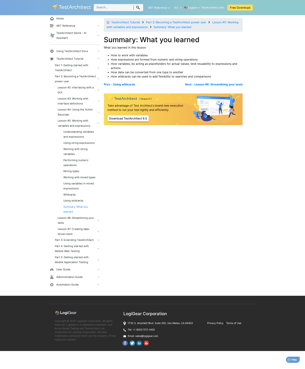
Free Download (240, 7)
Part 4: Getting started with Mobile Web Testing (72, 249)
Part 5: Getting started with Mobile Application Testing (72, 260)
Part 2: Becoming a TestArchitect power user (176, 22)
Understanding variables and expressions (78, 134)
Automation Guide (67, 284)
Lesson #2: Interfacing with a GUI (76, 90)
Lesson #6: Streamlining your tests (76, 220)
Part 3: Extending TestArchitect (74, 240)
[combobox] (118, 7)
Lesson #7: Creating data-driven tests (74, 231)
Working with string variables (75, 152)
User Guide (63, 269)
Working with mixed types (79, 177)
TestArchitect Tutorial (125, 22)
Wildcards (69, 194)
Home (60, 18)
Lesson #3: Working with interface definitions (73, 101)
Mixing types (71, 171)
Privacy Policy (215, 323)
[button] (159, 7)
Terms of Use (233, 323)
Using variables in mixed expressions (78, 186)
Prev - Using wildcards (119, 84)
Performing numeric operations (75, 163)
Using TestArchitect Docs (72, 51)
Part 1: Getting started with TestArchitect (71, 68)
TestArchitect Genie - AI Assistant (71, 35)
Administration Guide (69, 277)
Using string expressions (79, 143)
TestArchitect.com (212, 7)
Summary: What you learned (172, 27)
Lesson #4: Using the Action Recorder (75, 112)
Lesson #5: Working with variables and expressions (74, 123)
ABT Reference (65, 25)
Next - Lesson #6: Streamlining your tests (214, 84)
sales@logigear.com (146, 335)
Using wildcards (73, 200)
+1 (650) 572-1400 (144, 329)
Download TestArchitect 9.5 (128, 118)
